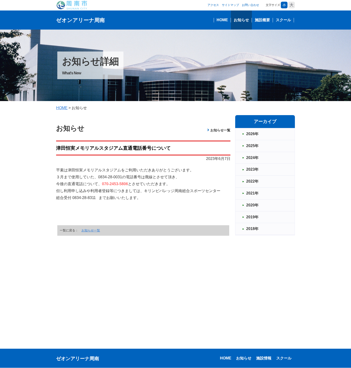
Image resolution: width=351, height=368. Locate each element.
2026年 (252, 134)
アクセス (213, 5)
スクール (283, 20)
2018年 (252, 229)
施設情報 (263, 358)
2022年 (252, 181)
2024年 (252, 158)
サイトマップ (230, 5)
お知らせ (241, 20)
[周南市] (71, 5)
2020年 (252, 205)
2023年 (252, 169)
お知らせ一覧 (220, 130)
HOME (222, 20)
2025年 (252, 146)
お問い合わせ (250, 5)
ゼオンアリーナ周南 (80, 20)
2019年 (252, 217)
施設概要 (262, 20)
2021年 (252, 193)
